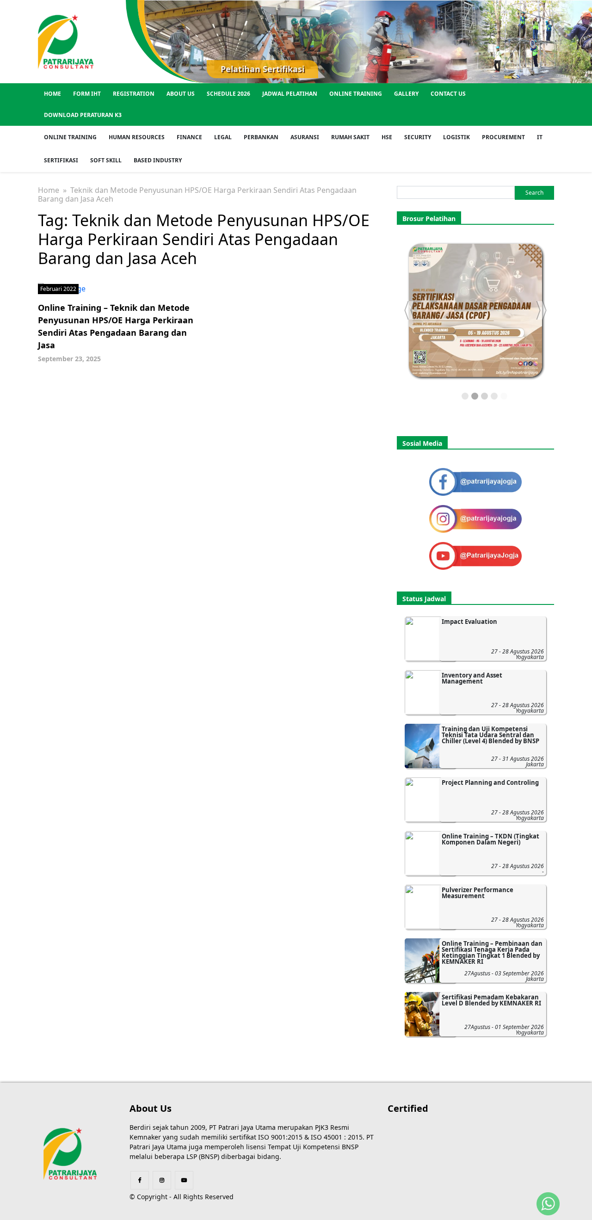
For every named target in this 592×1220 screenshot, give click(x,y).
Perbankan (261, 137)
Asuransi (304, 137)
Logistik (456, 137)
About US (180, 94)
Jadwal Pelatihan (289, 94)
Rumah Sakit (350, 137)
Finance (189, 137)
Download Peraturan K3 (83, 115)
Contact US (448, 94)
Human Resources (137, 137)
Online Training (355, 94)
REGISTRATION (133, 94)
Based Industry (158, 160)
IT (540, 137)
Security (417, 137)
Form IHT (87, 94)
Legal (223, 137)
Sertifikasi (61, 160)
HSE (387, 137)
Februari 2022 (58, 289)
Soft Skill (106, 160)
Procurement (503, 137)
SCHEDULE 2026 (228, 94)
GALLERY (406, 94)
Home (52, 94)
